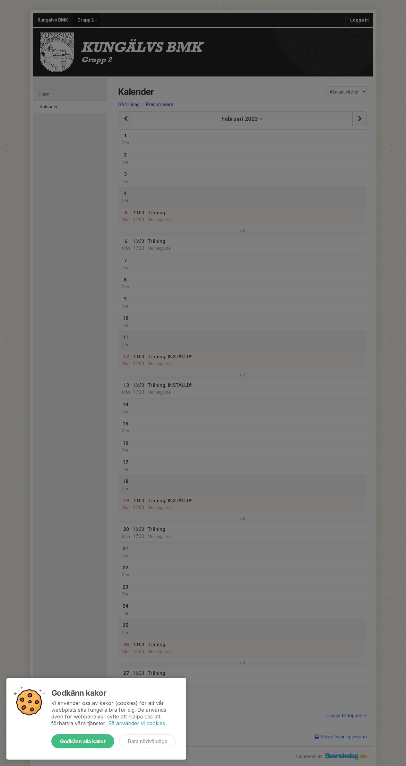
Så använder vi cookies (136, 723)
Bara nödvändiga (147, 741)
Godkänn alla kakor (83, 741)
